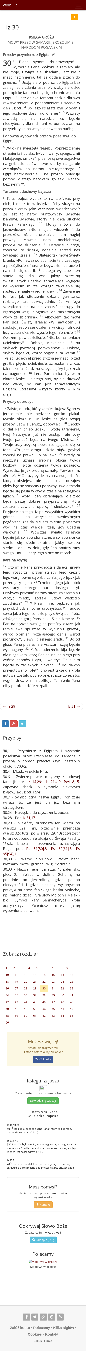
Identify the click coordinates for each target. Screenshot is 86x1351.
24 (62, 981)
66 (7, 1022)
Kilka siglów (63, 1328)
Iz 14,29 (34, 781)
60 (25, 1016)
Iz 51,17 (29, 817)
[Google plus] (43, 1317)
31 (53, 988)
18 (7, 981)
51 (16, 1009)
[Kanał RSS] (60, 1317)
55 (53, 1009)
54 (44, 1009)
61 (34, 1016)
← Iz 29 (9, 706)
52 (25, 1009)
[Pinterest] (51, 1317)
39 (53, 995)
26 (7, 988)
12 (25, 975)
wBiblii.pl (11, 5)
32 (62, 988)
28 (25, 988)
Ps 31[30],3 (36, 848)
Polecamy (41, 1328)
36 (25, 995)
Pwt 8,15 (71, 781)
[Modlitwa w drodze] (43, 1262)
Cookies (35, 1334)
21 (34, 981)
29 (34, 988)
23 (53, 981)
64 (62, 1016)
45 (34, 1002)
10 (7, 975)
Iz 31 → (74, 706)
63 (53, 1016)
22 (44, 981)
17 (71, 975)
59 (16, 1016)
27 (16, 988)
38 (44, 995)
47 (53, 1002)
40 (62, 995)
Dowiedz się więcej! (43, 1100)
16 (62, 975)
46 (44, 1002)
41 (71, 995)
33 (71, 988)
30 (44, 988)
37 (34, 995)
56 (62, 1009)
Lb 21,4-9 (52, 781)
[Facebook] (26, 1317)
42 (7, 1002)
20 (25, 981)
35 (16, 995)
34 (7, 995)
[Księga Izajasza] (43, 1088)
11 (16, 975)
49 (71, 1002)
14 (44, 975)
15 (53, 975)
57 (71, 1009)
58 (7, 1016)
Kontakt (44, 1205)
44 (25, 1002)
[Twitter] (34, 1317)
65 (71, 1016)
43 (16, 1002)
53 (34, 1009)
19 (16, 981)
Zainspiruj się (44, 1240)
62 (44, 1016)
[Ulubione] (74, 17)
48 (62, 1002)
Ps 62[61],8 (61, 848)
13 (34, 975)
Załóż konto (43, 1059)
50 (7, 1009)
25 (71, 981)
